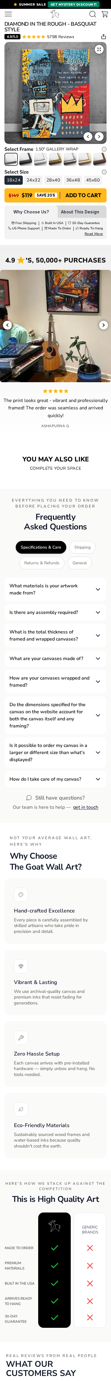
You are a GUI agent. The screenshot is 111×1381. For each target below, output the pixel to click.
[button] (55, 4)
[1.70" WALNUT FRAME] (100, 159)
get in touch (85, 807)
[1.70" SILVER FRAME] (70, 159)
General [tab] (80, 563)
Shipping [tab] (82, 547)
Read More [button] (94, 234)
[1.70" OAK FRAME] (85, 159)
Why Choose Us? (31, 211)
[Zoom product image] (99, 49)
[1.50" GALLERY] (11, 159)
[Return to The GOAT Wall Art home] (54, 14)
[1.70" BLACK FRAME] (26, 159)
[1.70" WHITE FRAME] (40, 159)
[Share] (104, 37)
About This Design (80, 211)
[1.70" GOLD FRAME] (55, 159)
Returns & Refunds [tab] (41, 563)
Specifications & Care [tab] (41, 547)
